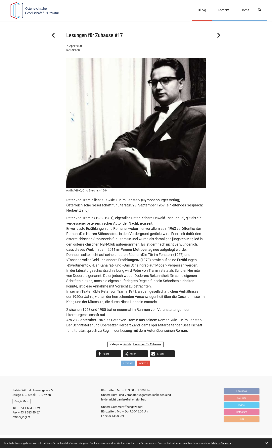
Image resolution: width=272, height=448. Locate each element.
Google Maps (21, 401)
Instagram (241, 412)
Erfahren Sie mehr (221, 443)
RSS (242, 419)
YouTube (241, 398)
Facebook (241, 391)
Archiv (127, 344)
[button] (108, 353)
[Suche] (261, 10)
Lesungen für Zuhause (147, 344)
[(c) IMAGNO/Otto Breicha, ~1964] (136, 185)
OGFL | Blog (33, 10)
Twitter (241, 405)
